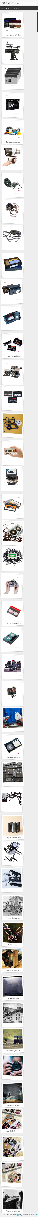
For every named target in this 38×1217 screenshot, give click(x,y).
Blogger (18, 1214)
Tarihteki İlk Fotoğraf (13, 998)
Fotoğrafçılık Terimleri (13, 1105)
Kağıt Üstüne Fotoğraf (12, 970)
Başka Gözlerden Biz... (13, 1131)
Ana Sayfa (16, 8)
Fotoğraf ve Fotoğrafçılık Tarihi (15, 1211)
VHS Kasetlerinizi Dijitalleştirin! (16, 837)
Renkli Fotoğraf (12, 945)
